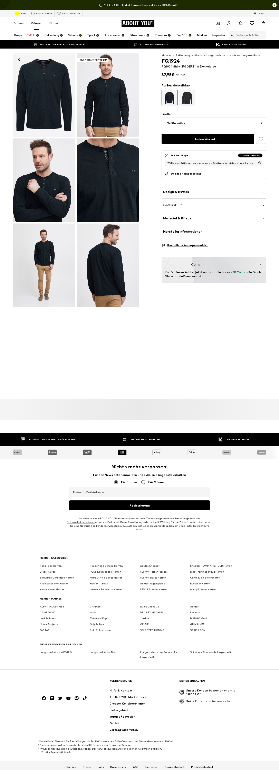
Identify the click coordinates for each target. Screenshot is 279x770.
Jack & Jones (48, 618)
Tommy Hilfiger (99, 618)
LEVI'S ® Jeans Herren (153, 589)
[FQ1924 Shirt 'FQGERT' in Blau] (44, 180)
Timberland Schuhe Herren (106, 566)
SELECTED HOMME (152, 630)
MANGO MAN (198, 618)
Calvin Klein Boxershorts (205, 577)
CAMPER (95, 606)
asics (93, 612)
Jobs (101, 767)
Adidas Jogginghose (152, 583)
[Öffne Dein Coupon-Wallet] (217, 23)
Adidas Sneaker (150, 566)
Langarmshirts (215, 55)
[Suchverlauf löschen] (263, 35)
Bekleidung (183, 55)
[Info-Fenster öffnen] (274, 5)
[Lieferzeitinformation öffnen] (259, 163)
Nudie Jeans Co (149, 606)
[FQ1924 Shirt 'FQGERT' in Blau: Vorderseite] (44, 95)
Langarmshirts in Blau (103, 652)
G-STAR (45, 630)
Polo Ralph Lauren (101, 630)
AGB (135, 767)
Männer (36, 23)
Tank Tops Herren (51, 566)
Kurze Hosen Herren (52, 589)
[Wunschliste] (252, 23)
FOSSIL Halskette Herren (105, 571)
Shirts (198, 55)
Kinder (53, 23)
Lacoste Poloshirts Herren (106, 589)
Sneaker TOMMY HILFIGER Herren (211, 566)
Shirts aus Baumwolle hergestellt (210, 652)
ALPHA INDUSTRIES (52, 606)
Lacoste (195, 612)
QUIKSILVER (197, 624)
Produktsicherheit (202, 767)
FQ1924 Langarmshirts (245, 55)
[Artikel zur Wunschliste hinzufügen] (261, 139)
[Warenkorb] (263, 23)
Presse (87, 767)
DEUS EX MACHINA (152, 612)
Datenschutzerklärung (81, 522)
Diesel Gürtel (48, 571)
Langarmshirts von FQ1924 (56, 652)
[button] (214, 123)
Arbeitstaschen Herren (54, 583)
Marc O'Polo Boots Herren (106, 577)
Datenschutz (118, 767)
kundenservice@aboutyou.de (114, 526)
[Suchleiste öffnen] (231, 35)
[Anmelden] (229, 23)
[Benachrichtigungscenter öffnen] (240, 23)
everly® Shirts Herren (153, 577)
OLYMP (144, 624)
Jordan (144, 618)
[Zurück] (19, 59)
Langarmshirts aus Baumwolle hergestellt (158, 655)
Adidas (194, 606)
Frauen (18, 23)
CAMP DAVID (48, 612)
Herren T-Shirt (99, 583)
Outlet (22, 13)
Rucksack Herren (200, 583)
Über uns (71, 767)
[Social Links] (43, 698)
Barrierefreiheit (175, 767)
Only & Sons (97, 624)
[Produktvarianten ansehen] (170, 98)
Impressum (151, 767)
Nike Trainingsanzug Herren (207, 571)
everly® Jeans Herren (203, 589)
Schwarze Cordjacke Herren (57, 577)
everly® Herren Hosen (153, 571)
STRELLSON (197, 630)
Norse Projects (49, 624)
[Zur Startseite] (62, 682)
